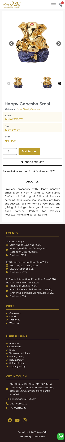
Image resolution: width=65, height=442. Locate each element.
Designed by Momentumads (33, 437)
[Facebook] (10, 420)
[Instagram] (24, 420)
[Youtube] (17, 420)
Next (56, 42)
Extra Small (23, 109)
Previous (8, 42)
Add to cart (29, 151)
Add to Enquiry (34, 162)
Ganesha (35, 109)
